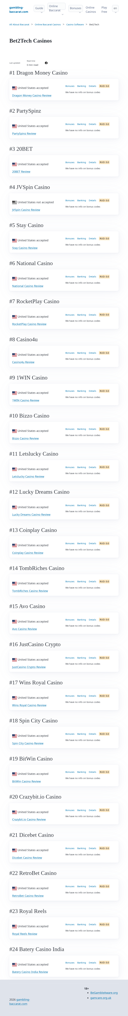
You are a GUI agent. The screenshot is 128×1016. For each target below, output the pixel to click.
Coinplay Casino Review (27, 553)
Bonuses (75, 8)
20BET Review (21, 171)
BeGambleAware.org (104, 993)
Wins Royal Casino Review (29, 705)
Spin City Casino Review (27, 743)
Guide (39, 8)
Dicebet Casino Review (27, 858)
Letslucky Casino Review (28, 476)
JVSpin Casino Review (26, 210)
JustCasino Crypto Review (29, 667)
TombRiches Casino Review (30, 591)
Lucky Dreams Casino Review (31, 514)
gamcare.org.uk (100, 998)
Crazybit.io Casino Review (29, 819)
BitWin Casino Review (26, 781)
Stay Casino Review (24, 248)
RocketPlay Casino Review (29, 324)
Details (92, 86)
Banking (81, 86)
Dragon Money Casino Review (31, 95)
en (115, 8)
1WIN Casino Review (25, 400)
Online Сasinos (91, 10)
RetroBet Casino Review (28, 896)
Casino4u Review (23, 362)
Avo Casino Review (24, 629)
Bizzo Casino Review (25, 438)
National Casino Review (27, 286)
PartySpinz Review (24, 133)
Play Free (104, 10)
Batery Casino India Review (30, 972)
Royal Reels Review (24, 934)
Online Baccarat (55, 8)
